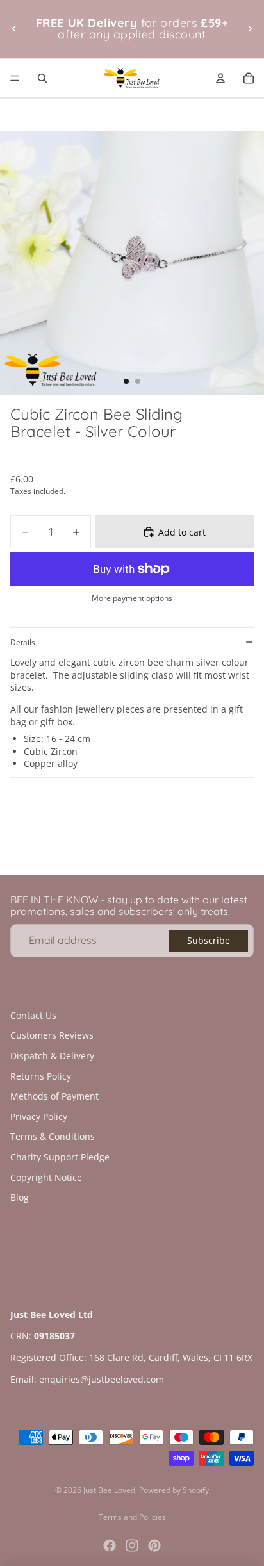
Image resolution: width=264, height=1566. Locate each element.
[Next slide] (250, 29)
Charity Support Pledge (60, 1157)
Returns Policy (40, 1076)
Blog (19, 1197)
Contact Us (33, 1015)
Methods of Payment (54, 1096)
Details (22, 642)
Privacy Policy (38, 1116)
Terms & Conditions (52, 1136)
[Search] (42, 78)
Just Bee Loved (109, 1490)
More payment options (132, 598)
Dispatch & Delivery (52, 1056)
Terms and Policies (132, 1517)
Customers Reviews (52, 1035)
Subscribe (208, 940)
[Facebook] (109, 1545)
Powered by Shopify (174, 1490)
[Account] (220, 78)
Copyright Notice (46, 1177)
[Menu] (14, 78)
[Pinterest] (154, 1545)
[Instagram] (132, 1545)
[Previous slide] (14, 29)
